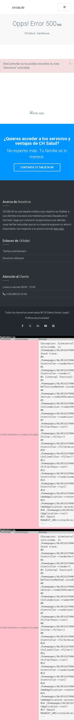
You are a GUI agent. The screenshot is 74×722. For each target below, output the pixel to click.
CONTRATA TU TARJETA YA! (37, 167)
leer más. (59, 228)
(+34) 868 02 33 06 (16, 294)
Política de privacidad (37, 318)
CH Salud (17, 7)
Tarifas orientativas (14, 251)
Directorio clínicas (12, 258)
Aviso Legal (61, 312)
